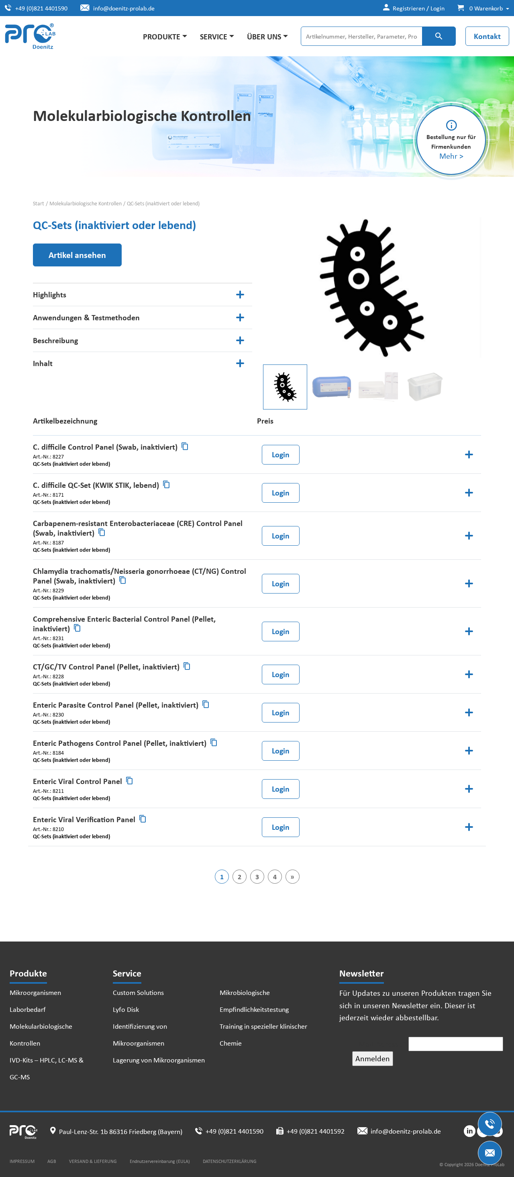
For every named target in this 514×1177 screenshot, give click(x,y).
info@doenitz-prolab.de (124, 8)
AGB (51, 1161)
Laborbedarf (28, 1009)
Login (281, 454)
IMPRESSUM (22, 1161)
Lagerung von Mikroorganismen (159, 1060)
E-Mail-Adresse (379, 1043)
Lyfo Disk (126, 1009)
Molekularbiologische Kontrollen (85, 203)
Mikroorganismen (35, 992)
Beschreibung (55, 340)
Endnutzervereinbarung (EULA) (160, 1161)
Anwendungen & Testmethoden (86, 317)
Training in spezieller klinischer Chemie (263, 1034)
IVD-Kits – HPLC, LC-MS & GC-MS (47, 1068)
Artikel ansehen (77, 255)
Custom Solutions (138, 992)
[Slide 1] (332, 386)
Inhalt (43, 363)
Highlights (49, 294)
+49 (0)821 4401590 (41, 8)
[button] (480, 8)
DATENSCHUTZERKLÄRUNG (230, 1161)
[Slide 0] (285, 386)
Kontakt (487, 36)
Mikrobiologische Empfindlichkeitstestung (254, 1000)
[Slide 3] (425, 386)
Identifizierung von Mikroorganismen (140, 1034)
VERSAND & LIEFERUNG (93, 1161)
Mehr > (451, 155)
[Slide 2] (378, 386)
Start (38, 203)
